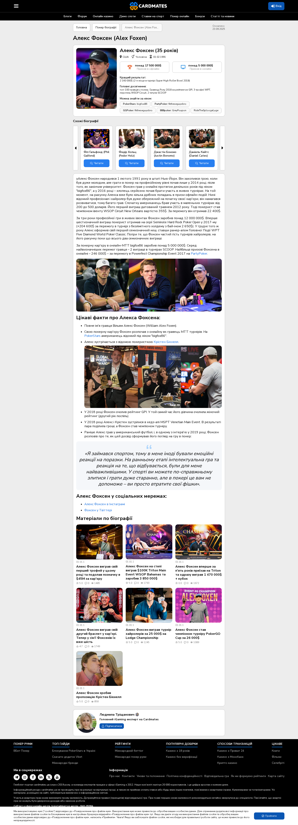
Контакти (128, 776)
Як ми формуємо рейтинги (248, 776)
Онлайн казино (103, 16)
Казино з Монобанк (230, 757)
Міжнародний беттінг (129, 751)
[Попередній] (75, 148)
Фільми (276, 757)
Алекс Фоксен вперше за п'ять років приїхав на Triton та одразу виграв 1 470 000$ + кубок (198, 572)
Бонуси (200, 16)
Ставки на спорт (153, 16)
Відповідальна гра (216, 776)
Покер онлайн (179, 16)
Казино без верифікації (181, 757)
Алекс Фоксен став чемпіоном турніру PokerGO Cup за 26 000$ (197, 634)
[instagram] (25, 777)
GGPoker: (128, 110)
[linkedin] (41, 777)
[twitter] (49, 777)
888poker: (166, 110)
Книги (276, 751)
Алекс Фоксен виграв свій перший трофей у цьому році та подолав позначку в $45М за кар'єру (98, 572)
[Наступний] (222, 148)
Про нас (114, 776)
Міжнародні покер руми (130, 757)
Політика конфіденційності (184, 776)
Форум (82, 16)
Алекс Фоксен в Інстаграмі (104, 504)
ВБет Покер (21, 751)
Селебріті (278, 763)
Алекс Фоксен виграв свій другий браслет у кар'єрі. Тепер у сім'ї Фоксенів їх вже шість (97, 636)
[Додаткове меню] (16, 6)
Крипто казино (227, 763)
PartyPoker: (161, 104)
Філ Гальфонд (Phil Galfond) (96, 153)
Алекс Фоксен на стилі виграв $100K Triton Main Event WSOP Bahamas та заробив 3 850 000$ (146, 572)
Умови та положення (151, 776)
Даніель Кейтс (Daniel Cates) (199, 153)
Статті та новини (222, 16)
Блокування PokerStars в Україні (73, 751)
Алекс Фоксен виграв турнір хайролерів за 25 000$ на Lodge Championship (148, 634)
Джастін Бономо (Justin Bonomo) (165, 153)
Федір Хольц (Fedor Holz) (127, 153)
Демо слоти (127, 16)
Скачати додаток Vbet (67, 757)
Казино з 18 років (178, 751)
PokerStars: (129, 104)
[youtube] (57, 777)
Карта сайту (276, 776)
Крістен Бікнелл (166, 342)
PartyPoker (199, 253)
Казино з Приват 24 (230, 751)
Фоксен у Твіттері (98, 510)
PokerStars (92, 336)
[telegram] (17, 777)
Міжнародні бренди (65, 763)
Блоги (68, 16)
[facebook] (33, 777)
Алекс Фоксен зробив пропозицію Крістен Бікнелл (98, 695)
